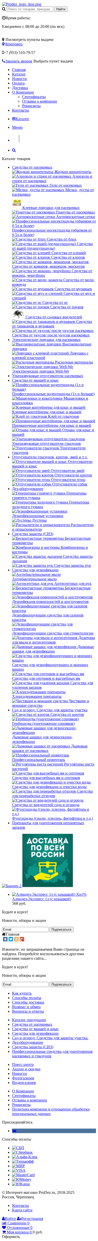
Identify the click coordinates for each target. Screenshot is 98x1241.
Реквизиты (31, 106)
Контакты (20, 110)
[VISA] (19, 1170)
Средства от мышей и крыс (35, 380)
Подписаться (61, 929)
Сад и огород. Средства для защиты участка (49, 710)
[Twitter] (11, 939)
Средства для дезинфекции (35, 570)
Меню (17, 127)
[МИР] (18, 1166)
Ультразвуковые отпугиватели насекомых (47, 376)
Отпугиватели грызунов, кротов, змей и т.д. (50, 457)
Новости (19, 79)
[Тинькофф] (23, 1161)
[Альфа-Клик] (24, 1157)
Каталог (19, 74)
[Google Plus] (22, 939)
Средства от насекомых (32, 167)
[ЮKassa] (21, 1184)
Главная (19, 69)
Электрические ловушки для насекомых (46, 339)
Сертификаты (34, 97)
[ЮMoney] (21, 1179)
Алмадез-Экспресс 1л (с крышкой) (41, 899)
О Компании (23, 92)
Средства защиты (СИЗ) (32, 534)
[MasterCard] (23, 1175)
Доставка (20, 88)
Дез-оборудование (27, 489)
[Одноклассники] (16, 939)
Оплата (18, 83)
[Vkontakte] (14, 1131)
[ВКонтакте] (5, 939)
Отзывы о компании (39, 101)
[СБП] (18, 1148)
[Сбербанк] (22, 1152)
